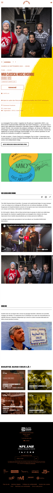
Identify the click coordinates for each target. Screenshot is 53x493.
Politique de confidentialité (30, 463)
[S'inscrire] (36, 458)
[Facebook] (19, 452)
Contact (27, 440)
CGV (12, 486)
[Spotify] (33, 452)
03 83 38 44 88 (27, 438)
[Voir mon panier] (51, 2)
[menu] (2, 2)
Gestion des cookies (44, 484)
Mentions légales (16, 484)
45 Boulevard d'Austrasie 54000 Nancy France (26, 434)
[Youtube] (30, 452)
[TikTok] (24, 452)
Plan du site (6, 484)
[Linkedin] (22, 452)
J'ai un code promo (37, 486)
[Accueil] (26, 2)
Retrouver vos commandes (22, 486)
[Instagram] (27, 452)
